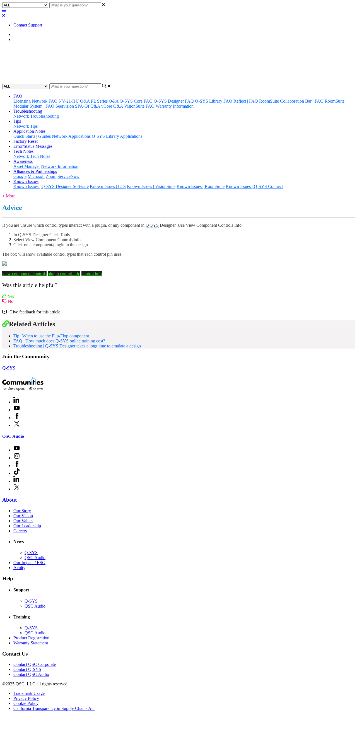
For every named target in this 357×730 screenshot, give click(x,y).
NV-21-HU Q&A (74, 101)
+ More (8, 196)
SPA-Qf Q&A (87, 106)
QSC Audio (13, 436)
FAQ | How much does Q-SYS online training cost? (59, 341)
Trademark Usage (29, 693)
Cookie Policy (25, 703)
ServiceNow (68, 176)
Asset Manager (26, 166)
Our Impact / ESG (29, 562)
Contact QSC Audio (31, 674)
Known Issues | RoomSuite (201, 186)
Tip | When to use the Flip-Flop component (51, 335)
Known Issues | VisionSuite (151, 186)
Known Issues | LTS (108, 186)
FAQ (17, 96)
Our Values (23, 520)
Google (19, 176)
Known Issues (25, 181)
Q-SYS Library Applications (117, 136)
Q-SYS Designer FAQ (174, 101)
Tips (17, 39)
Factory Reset (25, 141)
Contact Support (27, 25)
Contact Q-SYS (27, 669)
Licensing (22, 101)
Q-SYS (8, 368)
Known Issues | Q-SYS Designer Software (51, 186)
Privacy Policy (26, 698)
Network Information (59, 166)
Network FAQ (44, 101)
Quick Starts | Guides (32, 136)
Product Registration (31, 637)
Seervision (65, 106)
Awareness (23, 161)
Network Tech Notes (31, 156)
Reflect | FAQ (245, 101)
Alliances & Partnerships (35, 171)
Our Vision (23, 515)
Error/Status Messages (32, 146)
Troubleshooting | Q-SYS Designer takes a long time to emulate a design (77, 346)
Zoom (51, 176)
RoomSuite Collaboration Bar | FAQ (291, 101)
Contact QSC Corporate (34, 664)
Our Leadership (27, 525)
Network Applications (71, 136)
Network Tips (25, 126)
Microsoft (36, 176)
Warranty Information (175, 106)
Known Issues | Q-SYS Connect (254, 186)
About (9, 500)
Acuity (19, 567)
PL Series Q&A (105, 101)
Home (18, 34)
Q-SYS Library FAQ (213, 101)
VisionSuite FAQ (139, 106)
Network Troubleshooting (36, 116)
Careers (20, 530)
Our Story (22, 510)
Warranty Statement (30, 642)
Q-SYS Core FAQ (136, 101)
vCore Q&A (112, 106)
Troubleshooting (27, 111)
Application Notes (29, 131)
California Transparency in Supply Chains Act (54, 708)
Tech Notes (23, 151)
